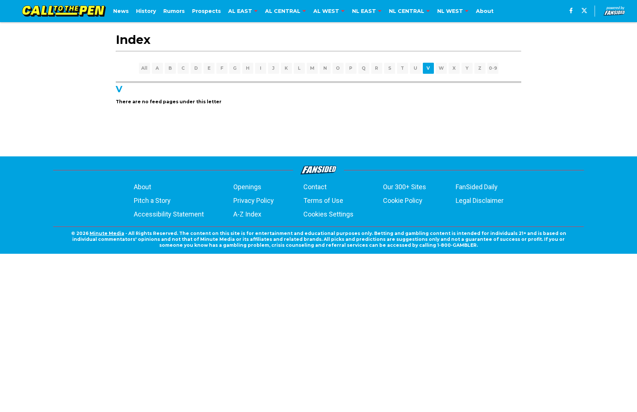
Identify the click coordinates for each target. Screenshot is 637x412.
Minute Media (107, 233)
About (142, 187)
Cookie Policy (402, 200)
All (144, 68)
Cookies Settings (328, 214)
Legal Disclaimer (480, 200)
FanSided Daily (477, 187)
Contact (315, 187)
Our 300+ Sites (404, 187)
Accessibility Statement (169, 214)
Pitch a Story (152, 200)
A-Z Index (247, 214)
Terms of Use (323, 200)
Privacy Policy (253, 200)
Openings (247, 187)
